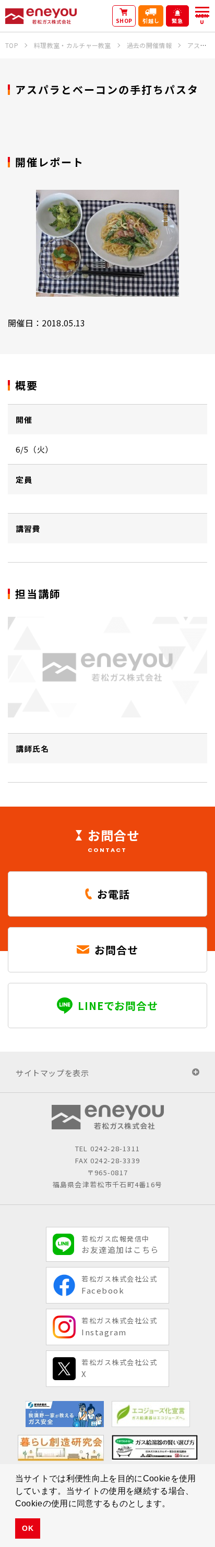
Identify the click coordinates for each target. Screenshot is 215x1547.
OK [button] (27, 1528)
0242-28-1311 (115, 1148)
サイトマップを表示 (52, 1072)
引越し (151, 21)
